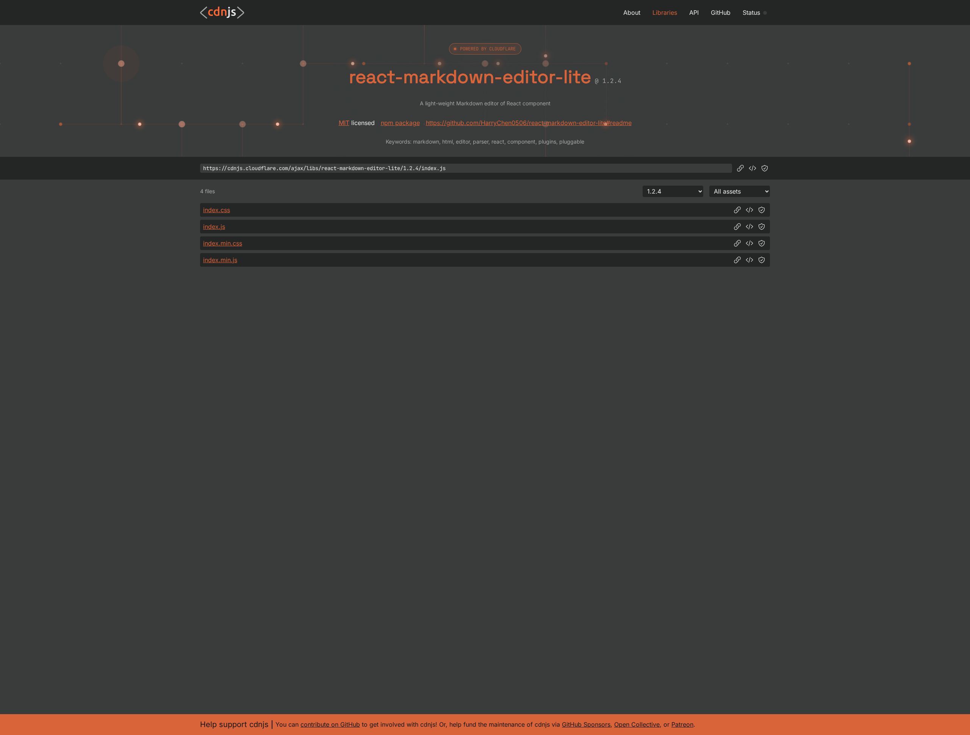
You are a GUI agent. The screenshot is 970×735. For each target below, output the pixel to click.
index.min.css (222, 243)
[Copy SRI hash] (764, 168)
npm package (400, 123)
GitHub (721, 12)
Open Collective (637, 724)
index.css (216, 209)
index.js (214, 226)
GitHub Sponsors (586, 724)
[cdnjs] (222, 12)
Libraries (664, 12)
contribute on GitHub (330, 724)
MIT (344, 123)
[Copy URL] (740, 168)
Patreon (682, 724)
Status (751, 12)
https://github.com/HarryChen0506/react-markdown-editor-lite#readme (529, 123)
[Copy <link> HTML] (749, 210)
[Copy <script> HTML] (752, 168)
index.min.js (220, 259)
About (631, 12)
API (694, 12)
